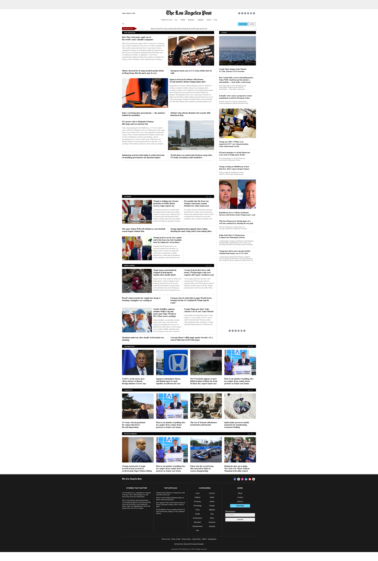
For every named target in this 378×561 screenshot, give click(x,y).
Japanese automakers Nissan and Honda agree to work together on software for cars (168, 381)
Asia (212, 514)
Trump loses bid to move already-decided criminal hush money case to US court (234, 252)
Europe (212, 505)
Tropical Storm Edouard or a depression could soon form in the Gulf (170, 494)
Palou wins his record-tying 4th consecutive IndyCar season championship (202, 468)
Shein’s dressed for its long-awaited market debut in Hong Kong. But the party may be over (158, 29)
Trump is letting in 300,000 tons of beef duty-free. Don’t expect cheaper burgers (234, 167)
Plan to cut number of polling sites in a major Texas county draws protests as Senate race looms (238, 381)
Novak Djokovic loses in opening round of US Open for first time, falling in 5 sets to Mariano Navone (170, 511)
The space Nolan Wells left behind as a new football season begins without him (143, 230)
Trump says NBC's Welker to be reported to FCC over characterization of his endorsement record (233, 144)
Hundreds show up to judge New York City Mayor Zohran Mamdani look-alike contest (236, 468)
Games (209, 20)
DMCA (204, 539)
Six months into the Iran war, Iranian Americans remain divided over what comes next (196, 203)
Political (197, 497)
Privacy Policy (186, 539)
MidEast (212, 510)
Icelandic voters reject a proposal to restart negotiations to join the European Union (235, 97)
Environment (197, 518)
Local (197, 493)
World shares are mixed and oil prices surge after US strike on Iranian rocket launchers (191, 156)
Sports (212, 501)
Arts (197, 530)
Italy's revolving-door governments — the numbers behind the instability (143, 114)
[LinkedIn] (248, 13)
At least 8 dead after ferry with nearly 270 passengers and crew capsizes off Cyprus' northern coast (199, 272)
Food (215, 20)
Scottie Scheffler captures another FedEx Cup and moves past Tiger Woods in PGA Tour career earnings (164, 312)
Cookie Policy (196, 539)
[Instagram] (245, 13)
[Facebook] (239, 13)
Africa (212, 518)
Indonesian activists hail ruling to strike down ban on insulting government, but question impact (143, 156)
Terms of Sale (175, 539)
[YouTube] (251, 13)
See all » (209, 197)
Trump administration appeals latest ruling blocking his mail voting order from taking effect (191, 230)
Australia (212, 526)
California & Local (166, 20)
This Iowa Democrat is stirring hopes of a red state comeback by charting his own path (236, 222)
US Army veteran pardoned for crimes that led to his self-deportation (133, 424)
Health (197, 514)
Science (212, 493)
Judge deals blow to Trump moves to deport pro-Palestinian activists (232, 236)
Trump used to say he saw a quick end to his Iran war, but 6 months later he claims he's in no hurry (167, 239)
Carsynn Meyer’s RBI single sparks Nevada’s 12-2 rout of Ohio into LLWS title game (191, 338)
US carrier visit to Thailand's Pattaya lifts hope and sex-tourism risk (138, 122)
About (240, 493)
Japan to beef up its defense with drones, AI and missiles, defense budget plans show (188, 80)
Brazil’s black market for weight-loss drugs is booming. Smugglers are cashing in (141, 299)
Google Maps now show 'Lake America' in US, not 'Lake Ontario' (199, 310)
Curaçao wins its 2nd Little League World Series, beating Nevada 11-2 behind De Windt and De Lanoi (191, 300)
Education (197, 522)
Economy (197, 501)
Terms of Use (166, 539)
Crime (197, 510)
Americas (212, 522)
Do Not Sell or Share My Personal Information (189, 544)
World (212, 497)
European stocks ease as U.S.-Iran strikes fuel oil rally (252, 29)
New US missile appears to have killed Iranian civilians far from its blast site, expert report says (203, 381)
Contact (240, 497)
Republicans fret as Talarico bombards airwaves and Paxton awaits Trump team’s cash (237, 213)
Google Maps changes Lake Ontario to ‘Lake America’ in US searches (232, 70)
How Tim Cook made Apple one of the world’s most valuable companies (137, 38)
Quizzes (240, 501)
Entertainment (197, 526)
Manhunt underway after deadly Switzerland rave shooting (143, 338)
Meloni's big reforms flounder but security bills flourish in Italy (190, 114)
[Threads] (254, 13)
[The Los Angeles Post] (189, 13)
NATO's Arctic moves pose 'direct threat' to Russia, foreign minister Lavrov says (134, 381)
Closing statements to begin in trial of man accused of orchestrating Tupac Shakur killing (137, 468)
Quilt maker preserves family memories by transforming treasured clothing (236, 424)
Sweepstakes (212, 539)
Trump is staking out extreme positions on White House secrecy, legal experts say (165, 203)
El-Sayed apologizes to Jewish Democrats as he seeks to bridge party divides (234, 153)
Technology (197, 505)
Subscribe (240, 519)
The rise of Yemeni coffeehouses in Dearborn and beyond (203, 423)
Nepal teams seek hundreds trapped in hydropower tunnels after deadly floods (164, 272)
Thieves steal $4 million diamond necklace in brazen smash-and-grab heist (170, 499)
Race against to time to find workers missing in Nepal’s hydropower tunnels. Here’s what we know (170, 504)
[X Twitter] (242, 13)
